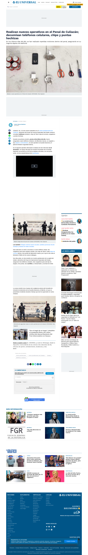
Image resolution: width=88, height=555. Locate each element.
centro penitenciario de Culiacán (37, 355)
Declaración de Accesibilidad (71, 547)
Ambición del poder (69, 241)
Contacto (50, 549)
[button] (75, 7)
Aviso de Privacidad (54, 547)
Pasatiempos (36, 516)
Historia (62, 547)
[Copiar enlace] (9, 141)
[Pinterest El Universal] (49, 529)
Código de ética (33, 547)
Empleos (35, 501)
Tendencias (10, 530)
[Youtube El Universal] (54, 527)
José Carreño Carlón (67, 228)
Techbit (9, 535)
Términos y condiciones (41, 549)
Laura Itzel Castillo (67, 219)
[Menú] (8, 2)
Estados (15, 121)
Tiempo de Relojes (24, 506)
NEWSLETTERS (54, 2)
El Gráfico (35, 508)
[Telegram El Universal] (46, 527)
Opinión (64, 215)
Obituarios (35, 503)
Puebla (47, 500)
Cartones (9, 520)
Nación (9, 496)
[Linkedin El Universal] (51, 529)
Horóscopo (35, 518)
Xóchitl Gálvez (65, 239)
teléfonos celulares (21, 357)
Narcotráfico (10, 516)
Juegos (34, 515)
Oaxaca (48, 498)
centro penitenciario (21, 355)
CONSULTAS (61, 2)
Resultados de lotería (36, 521)
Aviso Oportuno (37, 500)
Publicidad (46, 547)
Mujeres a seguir (11, 500)
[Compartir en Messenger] (9, 138)
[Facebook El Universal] (49, 527)
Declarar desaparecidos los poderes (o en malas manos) (68, 233)
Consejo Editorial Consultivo (22, 547)
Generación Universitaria (36, 506)
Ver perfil (16, 125)
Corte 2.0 (9, 498)
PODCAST (48, 2)
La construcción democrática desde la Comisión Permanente (68, 222)
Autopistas (22, 505)
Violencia (40, 547)
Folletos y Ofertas (37, 498)
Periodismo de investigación (10, 502)
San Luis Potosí (49, 505)
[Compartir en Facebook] (9, 130)
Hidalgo (48, 501)
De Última (22, 501)
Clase (21, 496)
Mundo (9, 510)
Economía (9, 521)
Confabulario (10, 528)
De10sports (36, 510)
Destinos (22, 503)
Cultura (9, 526)
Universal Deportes (12, 523)
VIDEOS (42, 2)
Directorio (12, 547)
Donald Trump (10, 511)
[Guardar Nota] (9, 144)
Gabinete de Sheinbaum (10, 507)
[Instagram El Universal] (46, 529)
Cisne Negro (23, 508)
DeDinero (35, 511)
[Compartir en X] (9, 133)
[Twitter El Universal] (51, 527)
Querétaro (48, 503)
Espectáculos (10, 525)
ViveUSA (35, 513)
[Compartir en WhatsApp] (9, 136)
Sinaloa (49, 355)
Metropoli (9, 513)
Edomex (48, 496)
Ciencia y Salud (11, 531)
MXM (39, 2)
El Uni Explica (10, 505)
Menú (8, 536)
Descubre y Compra (38, 496)
